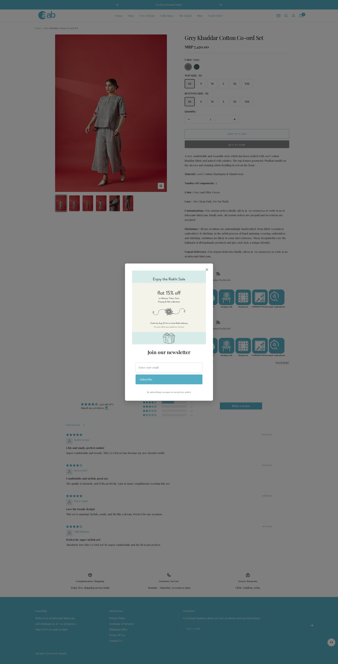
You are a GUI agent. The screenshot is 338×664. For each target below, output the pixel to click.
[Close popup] (206, 270)
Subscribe (146, 379)
